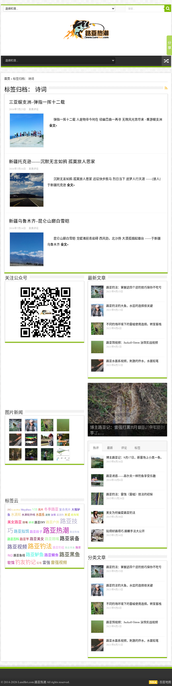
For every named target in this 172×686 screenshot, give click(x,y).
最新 (110, 448)
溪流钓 (60, 514)
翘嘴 (25, 522)
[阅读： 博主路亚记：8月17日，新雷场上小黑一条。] (97, 462)
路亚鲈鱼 (35, 555)
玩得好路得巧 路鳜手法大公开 (125, 531)
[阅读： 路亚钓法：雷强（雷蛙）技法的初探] (97, 499)
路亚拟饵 (21, 531)
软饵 (11, 562)
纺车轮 (75, 514)
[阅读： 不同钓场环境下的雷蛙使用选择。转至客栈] (97, 328)
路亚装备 (70, 538)
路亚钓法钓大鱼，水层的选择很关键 (129, 306)
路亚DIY (39, 522)
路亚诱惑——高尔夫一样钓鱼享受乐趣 (131, 476)
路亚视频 (17, 546)
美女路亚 (14, 521)
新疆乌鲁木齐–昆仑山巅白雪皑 (39, 221)
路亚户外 (52, 522)
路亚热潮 (56, 530)
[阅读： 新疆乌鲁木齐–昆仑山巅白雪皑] (26, 249)
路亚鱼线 (19, 555)
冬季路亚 (51, 509)
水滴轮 (16, 514)
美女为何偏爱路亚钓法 (120, 513)
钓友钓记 (25, 562)
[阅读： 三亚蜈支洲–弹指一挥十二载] (26, 130)
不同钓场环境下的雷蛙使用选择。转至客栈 (133, 324)
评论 (124, 448)
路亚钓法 (40, 546)
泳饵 (53, 514)
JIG (9, 509)
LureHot (16, 509)
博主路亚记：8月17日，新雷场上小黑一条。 (134, 457)
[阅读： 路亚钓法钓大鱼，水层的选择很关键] (97, 310)
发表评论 (34, 109)
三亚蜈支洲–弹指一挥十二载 (37, 102)
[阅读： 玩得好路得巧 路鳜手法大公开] (97, 535)
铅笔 (39, 563)
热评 (96, 448)
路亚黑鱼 (69, 554)
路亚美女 (37, 539)
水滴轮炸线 (28, 514)
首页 (7, 79)
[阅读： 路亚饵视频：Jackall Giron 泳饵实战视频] (97, 347)
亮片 (40, 509)
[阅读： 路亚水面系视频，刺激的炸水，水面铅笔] (97, 365)
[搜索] (167, 8)
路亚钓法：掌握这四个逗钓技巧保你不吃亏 (133, 287)
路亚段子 (36, 531)
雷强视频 (59, 562)
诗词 (31, 522)
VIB (34, 509)
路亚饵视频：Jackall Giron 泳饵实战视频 (132, 342)
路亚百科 (13, 539)
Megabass (26, 509)
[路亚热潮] (86, 36)
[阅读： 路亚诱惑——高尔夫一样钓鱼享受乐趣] (97, 480)
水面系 (40, 515)
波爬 (47, 514)
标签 (137, 448)
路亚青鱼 (70, 547)
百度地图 (165, 682)
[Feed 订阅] (166, 88)
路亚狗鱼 (75, 531)
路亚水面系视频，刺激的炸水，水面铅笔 (132, 361)
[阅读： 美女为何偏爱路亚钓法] (97, 517)
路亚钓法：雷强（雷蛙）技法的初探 (129, 494)
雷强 (46, 562)
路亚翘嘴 (52, 538)
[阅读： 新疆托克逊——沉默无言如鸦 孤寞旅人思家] (26, 190)
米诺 (67, 515)
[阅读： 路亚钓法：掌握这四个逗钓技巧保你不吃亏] (97, 292)
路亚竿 (24, 539)
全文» (53, 125)
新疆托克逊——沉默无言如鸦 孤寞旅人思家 (52, 161)
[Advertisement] (45, 375)
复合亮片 (65, 509)
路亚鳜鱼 (51, 554)
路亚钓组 (58, 547)
